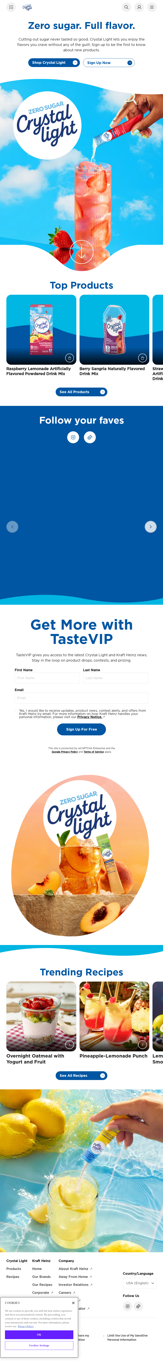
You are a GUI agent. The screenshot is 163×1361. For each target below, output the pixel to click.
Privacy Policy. (26, 1326)
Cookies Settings (39, 1345)
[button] (11, 7)
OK (39, 1334)
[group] (85, 521)
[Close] (73, 1303)
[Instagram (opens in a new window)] (73, 437)
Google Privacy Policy (65, 751)
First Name (24, 670)
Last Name (91, 670)
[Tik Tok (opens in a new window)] (90, 437)
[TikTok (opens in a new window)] (138, 1306)
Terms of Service (94, 751)
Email (19, 690)
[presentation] (151, 527)
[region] (81, 521)
